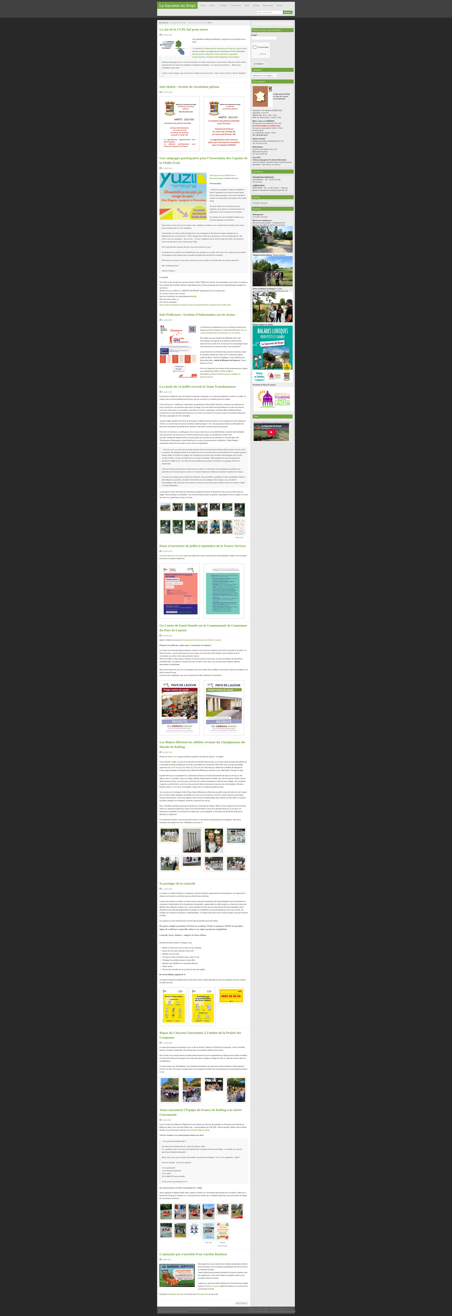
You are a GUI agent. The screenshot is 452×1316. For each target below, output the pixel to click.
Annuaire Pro (236, 5)
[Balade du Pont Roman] (273, 271)
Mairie (211, 5)
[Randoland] (273, 354)
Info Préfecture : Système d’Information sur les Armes (197, 314)
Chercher (287, 12)
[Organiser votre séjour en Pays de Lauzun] (274, 399)
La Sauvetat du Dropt (177, 5)
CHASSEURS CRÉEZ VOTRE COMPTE (218, 371)
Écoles (246, 5)
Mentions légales (262, 1311)
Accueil (203, 5)
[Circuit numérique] (273, 307)
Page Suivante (241, 1303)
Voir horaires (257, 182)
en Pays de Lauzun (280, 96)
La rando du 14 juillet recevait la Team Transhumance (197, 386)
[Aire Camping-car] (273, 239)
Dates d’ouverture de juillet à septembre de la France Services (202, 546)
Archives (256, 5)
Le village (222, 5)
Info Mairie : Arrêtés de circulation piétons (189, 87)
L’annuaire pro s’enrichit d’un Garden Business (193, 1254)
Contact (279, 5)
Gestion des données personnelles (283, 1311)
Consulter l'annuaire (260, 203)
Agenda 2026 (268, 5)
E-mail (255, 35)
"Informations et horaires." (271, 164)
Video (256, 416)
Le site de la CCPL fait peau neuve (183, 29)
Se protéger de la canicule (177, 883)
